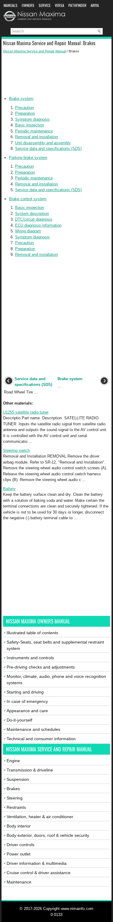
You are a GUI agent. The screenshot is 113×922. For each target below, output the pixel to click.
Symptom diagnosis (32, 119)
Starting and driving (25, 692)
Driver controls (20, 844)
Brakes (13, 788)
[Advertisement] (56, 75)
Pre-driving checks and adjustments (41, 667)
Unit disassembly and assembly (43, 143)
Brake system (21, 98)
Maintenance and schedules (33, 729)
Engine (13, 760)
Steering (15, 798)
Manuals (10, 5)
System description (32, 213)
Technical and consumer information (41, 738)
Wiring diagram (28, 231)
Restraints (16, 807)
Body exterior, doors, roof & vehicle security (48, 835)
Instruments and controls (30, 657)
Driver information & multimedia (37, 863)
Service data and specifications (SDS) (48, 148)
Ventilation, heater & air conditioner (40, 816)
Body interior (19, 826)
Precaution (24, 107)
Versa (59, 5)
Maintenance (19, 882)
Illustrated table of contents (32, 632)
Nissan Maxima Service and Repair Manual (34, 51)
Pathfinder (77, 5)
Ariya (95, 5)
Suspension (18, 779)
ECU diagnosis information (38, 225)
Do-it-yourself (19, 720)
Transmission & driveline (30, 770)
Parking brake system (28, 157)
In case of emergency (27, 701)
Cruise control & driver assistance (39, 872)
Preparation (25, 113)
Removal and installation (36, 137)
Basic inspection (29, 125)
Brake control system (27, 199)
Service (45, 5)
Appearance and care (27, 710)
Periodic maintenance (34, 131)
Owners (28, 5)
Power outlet (18, 854)
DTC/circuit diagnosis (33, 219)
